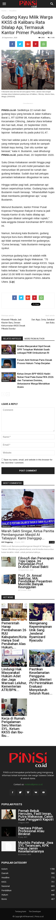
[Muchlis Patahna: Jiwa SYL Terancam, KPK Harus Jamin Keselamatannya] (8, 846)
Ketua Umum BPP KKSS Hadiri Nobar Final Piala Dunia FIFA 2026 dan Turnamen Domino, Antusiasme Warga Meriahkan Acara (35, 380)
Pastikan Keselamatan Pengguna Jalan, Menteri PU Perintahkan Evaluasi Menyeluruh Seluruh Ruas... (41, 681)
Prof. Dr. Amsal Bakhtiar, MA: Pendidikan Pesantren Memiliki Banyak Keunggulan (35, 581)
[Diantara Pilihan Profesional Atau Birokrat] (8, 832)
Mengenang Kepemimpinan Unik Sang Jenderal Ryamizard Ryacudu (40, 631)
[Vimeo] (28, 792)
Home (3, 10)
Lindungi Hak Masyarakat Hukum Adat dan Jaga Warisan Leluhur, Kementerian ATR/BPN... (14, 679)
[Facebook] (12, 792)
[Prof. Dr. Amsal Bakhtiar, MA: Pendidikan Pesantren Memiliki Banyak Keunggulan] (8, 579)
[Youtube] (43, 792)
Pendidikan (6, 890)
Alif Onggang (7, 542)
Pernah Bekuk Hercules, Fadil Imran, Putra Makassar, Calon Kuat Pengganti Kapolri (35, 815)
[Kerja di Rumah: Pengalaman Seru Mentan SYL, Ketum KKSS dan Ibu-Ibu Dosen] (14, 707)
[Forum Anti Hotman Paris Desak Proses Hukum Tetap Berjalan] (8, 363)
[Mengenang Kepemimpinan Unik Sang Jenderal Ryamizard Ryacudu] (42, 612)
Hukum (4, 894)
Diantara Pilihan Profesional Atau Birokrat (31, 831)
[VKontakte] (36, 792)
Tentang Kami (20, 911)
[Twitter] (20, 792)
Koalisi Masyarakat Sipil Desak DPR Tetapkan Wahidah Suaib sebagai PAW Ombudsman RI (33, 349)
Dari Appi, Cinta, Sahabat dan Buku (43, 321)
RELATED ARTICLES (12, 339)
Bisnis (4, 899)
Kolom (4, 868)
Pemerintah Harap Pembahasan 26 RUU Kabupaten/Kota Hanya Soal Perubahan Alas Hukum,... (14, 635)
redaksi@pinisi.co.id (34, 784)
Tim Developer (35, 911)
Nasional (5, 619)
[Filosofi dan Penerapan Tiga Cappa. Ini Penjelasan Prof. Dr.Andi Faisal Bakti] (8, 562)
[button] (52, 4)
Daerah (4, 873)
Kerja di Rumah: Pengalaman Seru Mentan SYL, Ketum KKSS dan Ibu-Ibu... (13, 727)
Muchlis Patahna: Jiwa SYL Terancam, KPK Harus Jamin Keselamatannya (35, 847)
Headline (13, 10)
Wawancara (6, 526)
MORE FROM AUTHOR (35, 339)
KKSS (3, 881)
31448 (52, 37)
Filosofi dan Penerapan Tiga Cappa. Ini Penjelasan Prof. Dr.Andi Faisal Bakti (36, 562)
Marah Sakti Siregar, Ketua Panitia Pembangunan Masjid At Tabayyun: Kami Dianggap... (27, 534)
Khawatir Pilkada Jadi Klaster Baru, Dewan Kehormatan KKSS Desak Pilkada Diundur (13, 324)
